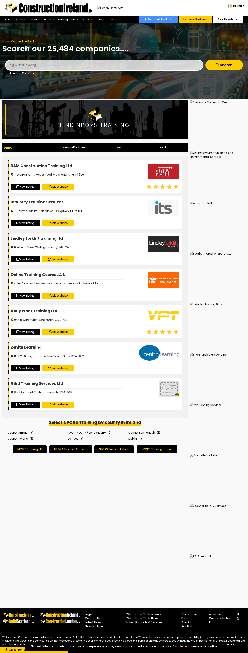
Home (8, 19)
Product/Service (22, 73)
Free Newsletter (228, 19)
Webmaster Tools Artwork (143, 614)
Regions (165, 147)
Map (120, 147)
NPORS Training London (157, 449)
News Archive (94, 626)
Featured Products (160, 19)
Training (63, 19)
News (74, 19)
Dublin (132, 439)
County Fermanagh (141, 432)
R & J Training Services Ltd (37, 383)
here (183, 646)
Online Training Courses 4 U (38, 274)
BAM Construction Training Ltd (41, 165)
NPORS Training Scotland (70, 449)
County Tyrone (18, 439)
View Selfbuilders (74, 147)
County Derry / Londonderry (87, 432)
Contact (113, 19)
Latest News (93, 622)
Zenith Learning (26, 347)
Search (225, 64)
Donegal (73, 439)
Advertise (88, 19)
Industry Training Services (37, 202)
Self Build (21, 19)
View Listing (26, 187)
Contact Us (92, 618)
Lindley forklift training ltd (37, 238)
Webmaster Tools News (142, 618)
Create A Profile (219, 618)
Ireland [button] (237, 6)
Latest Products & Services (144, 622)
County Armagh (18, 432)
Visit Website (59, 187)
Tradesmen (38, 19)
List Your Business (195, 19)
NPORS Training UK (29, 449)
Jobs (101, 19)
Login (88, 614)
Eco (51, 19)
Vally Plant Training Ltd (34, 311)
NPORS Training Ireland (114, 449)
